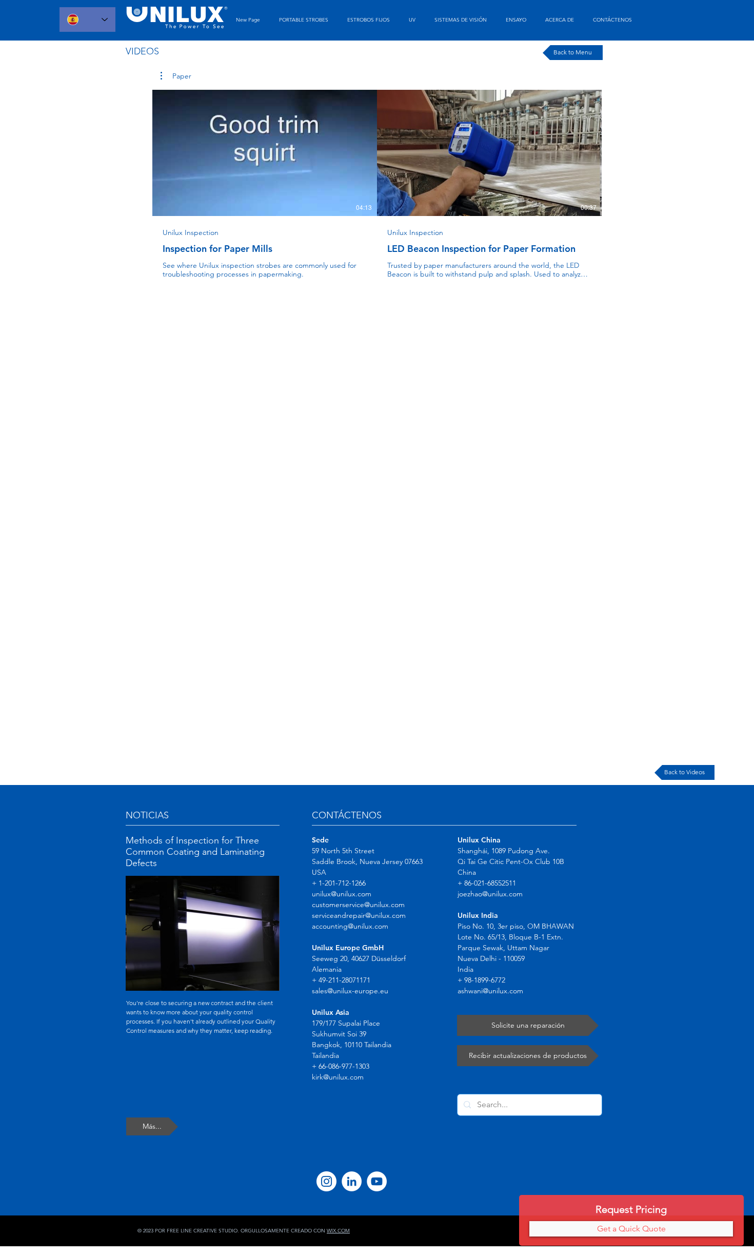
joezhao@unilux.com (490, 893)
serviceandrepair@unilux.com (359, 915)
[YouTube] (377, 1181)
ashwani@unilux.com (490, 990)
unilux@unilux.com (341, 893)
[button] (176, 76)
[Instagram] (326, 1181)
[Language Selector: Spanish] (87, 19)
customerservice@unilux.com (358, 904)
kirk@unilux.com (338, 1077)
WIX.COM (338, 1230)
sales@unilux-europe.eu (350, 990)
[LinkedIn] (352, 1181)
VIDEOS (142, 51)
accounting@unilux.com (350, 926)
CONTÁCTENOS (347, 815)
